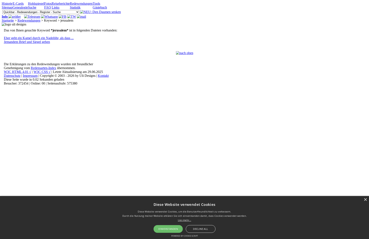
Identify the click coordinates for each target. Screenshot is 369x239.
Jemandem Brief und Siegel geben (27, 42)
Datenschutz (12, 75)
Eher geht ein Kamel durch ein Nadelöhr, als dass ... (39, 38)
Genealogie (20, 7)
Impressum (30, 75)
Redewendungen (81, 3)
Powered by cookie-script (184, 236)
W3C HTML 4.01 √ (17, 72)
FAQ (47, 7)
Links (55, 7)
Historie (7, 3)
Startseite (8, 20)
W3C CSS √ (42, 72)
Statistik (75, 7)
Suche (32, 7)
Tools (96, 3)
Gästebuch (100, 7)
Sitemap (7, 7)
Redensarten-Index (43, 68)
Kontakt (103, 75)
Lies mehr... (184, 220)
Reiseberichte (61, 3)
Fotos (48, 3)
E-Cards (18, 3)
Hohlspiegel (36, 3)
